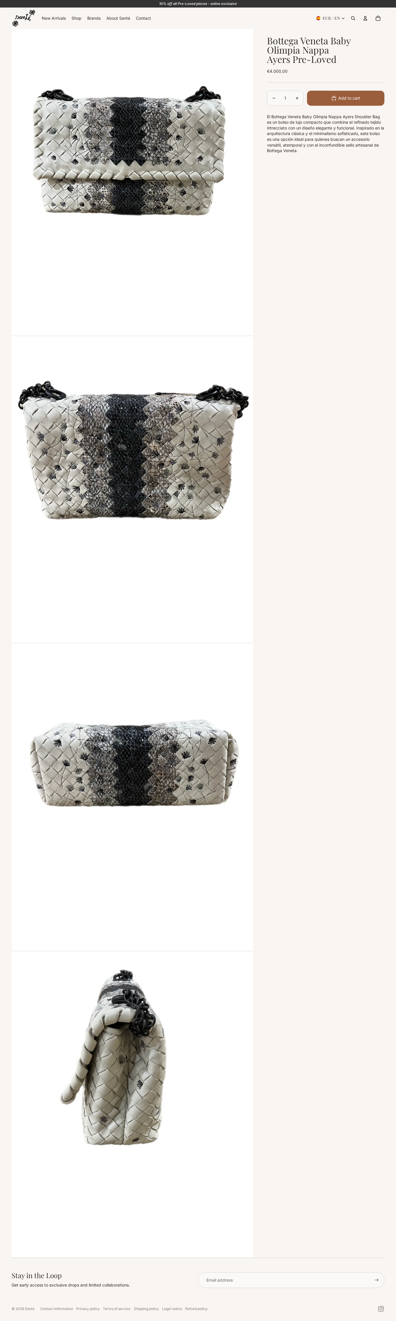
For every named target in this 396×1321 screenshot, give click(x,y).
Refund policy (196, 1309)
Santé (29, 1309)
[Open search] (353, 18)
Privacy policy (88, 1309)
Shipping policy (146, 1309)
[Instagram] (380, 1308)
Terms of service (116, 1309)
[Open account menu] (365, 18)
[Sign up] (376, 1280)
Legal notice (172, 1309)
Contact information (56, 1309)
